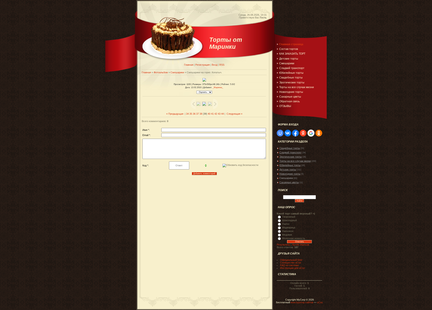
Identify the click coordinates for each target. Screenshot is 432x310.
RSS (221, 64)
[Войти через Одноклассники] (318, 133)
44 (222, 113)
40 (209, 113)
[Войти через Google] (311, 133)
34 (187, 113)
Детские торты (287, 169)
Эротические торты (290, 156)
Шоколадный (289, 220)
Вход (214, 64)
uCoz (320, 302)
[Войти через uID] (280, 133)
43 (219, 113)
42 (215, 113)
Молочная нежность (293, 238)
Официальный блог (291, 260)
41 (212, 113)
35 (190, 113)
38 (201, 113)
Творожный (288, 216)
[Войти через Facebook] (295, 133)
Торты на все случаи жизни (295, 161)
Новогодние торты (289, 173)
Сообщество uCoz (290, 262)
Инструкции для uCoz (292, 268)
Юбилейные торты (290, 165)
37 (197, 113)
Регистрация (202, 64)
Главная (188, 64)
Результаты (283, 244)
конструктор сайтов (302, 302)
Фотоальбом (161, 72)
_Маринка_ (218, 87)
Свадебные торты (289, 148)
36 (194, 113)
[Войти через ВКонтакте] (287, 133)
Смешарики (177, 72)
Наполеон (287, 231)
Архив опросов (300, 244)
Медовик (287, 234)
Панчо (285, 224)
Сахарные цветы (289, 182)
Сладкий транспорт (290, 152)
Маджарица (288, 227)
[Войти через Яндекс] (303, 133)
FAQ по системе (289, 265)
